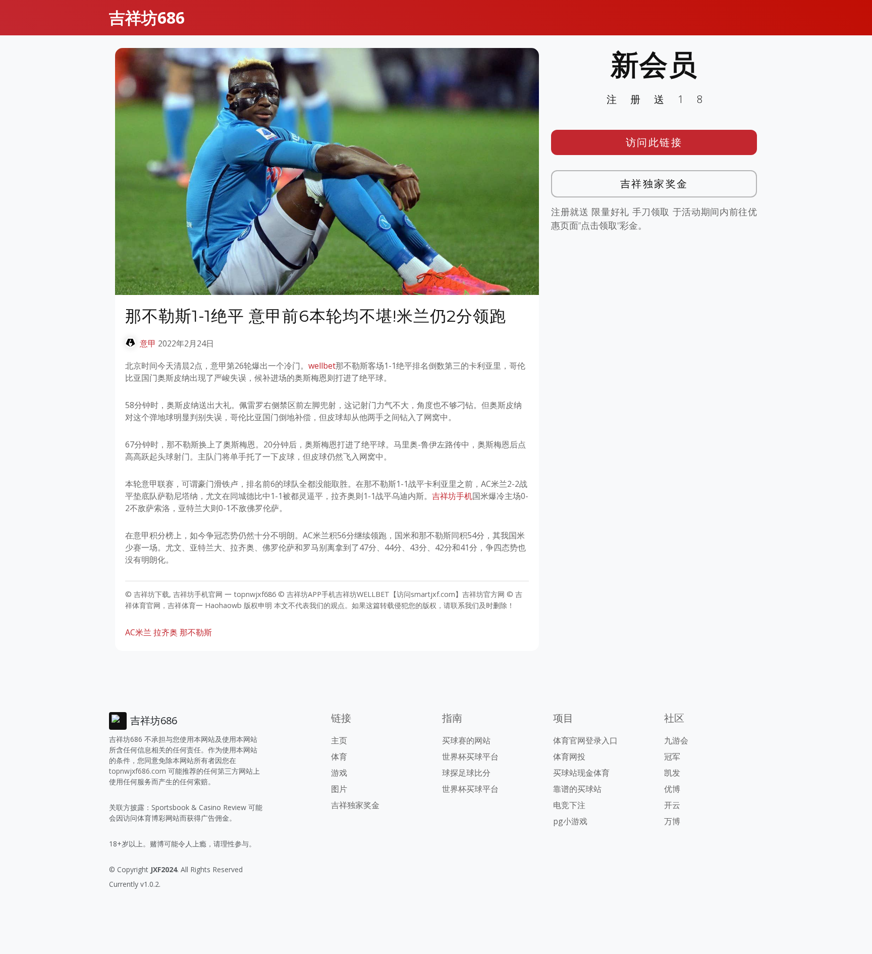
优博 (672, 788)
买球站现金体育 (581, 772)
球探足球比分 (466, 772)
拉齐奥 (165, 632)
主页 (339, 740)
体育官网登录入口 (585, 740)
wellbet (322, 365)
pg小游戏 (570, 821)
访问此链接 (654, 142)
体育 (339, 756)
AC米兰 (138, 632)
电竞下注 (569, 805)
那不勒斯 (196, 632)
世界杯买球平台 (470, 756)
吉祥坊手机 (452, 495)
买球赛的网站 (466, 740)
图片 (339, 788)
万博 (672, 821)
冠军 (672, 756)
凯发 (672, 772)
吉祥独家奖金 (654, 183)
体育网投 (569, 756)
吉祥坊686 (147, 17)
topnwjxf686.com (137, 771)
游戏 (339, 772)
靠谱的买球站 (577, 788)
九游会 (676, 740)
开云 (672, 805)
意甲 (148, 343)
